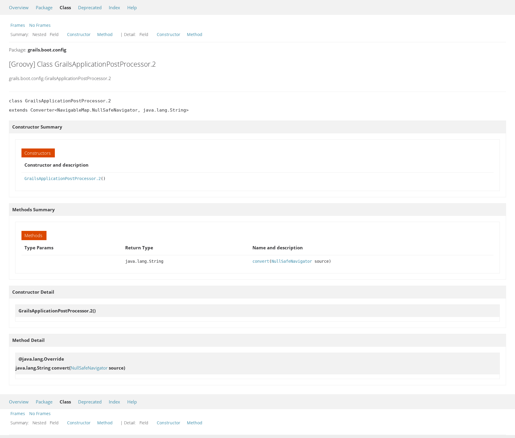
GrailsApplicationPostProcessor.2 (62, 178)
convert (260, 261)
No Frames (40, 25)
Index (114, 7)
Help (132, 7)
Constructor (79, 34)
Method (105, 34)
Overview (19, 7)
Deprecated (90, 7)
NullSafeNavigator (292, 261)
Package (44, 7)
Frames (17, 25)
